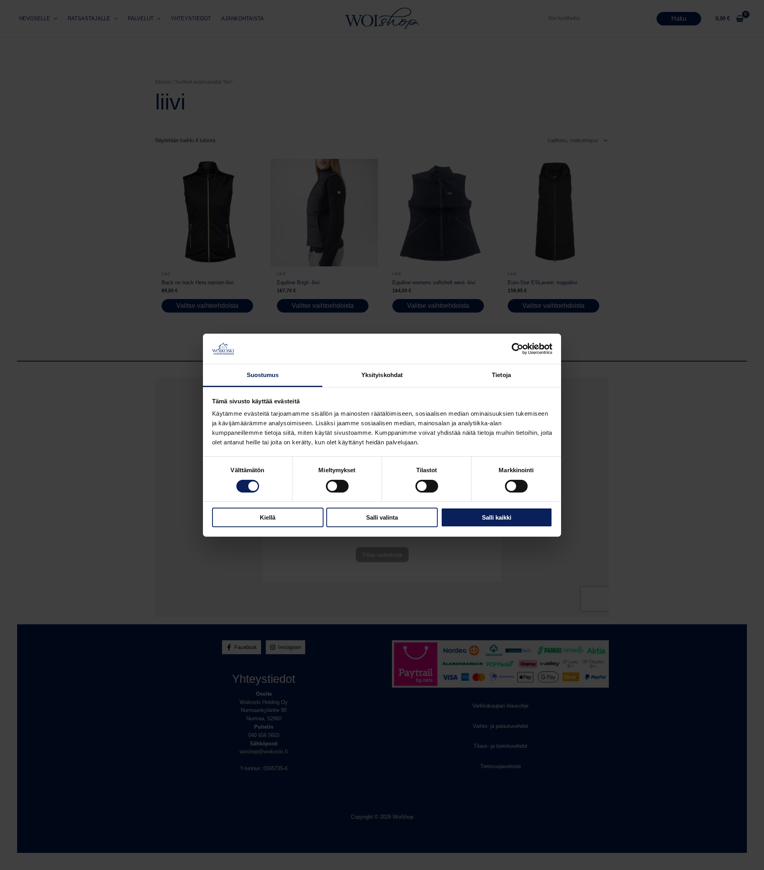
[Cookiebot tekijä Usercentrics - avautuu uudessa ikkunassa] (517, 349)
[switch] (337, 486)
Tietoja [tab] (501, 374)
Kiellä (267, 517)
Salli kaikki (496, 517)
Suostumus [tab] (263, 374)
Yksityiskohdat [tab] (382, 374)
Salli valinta (382, 517)
